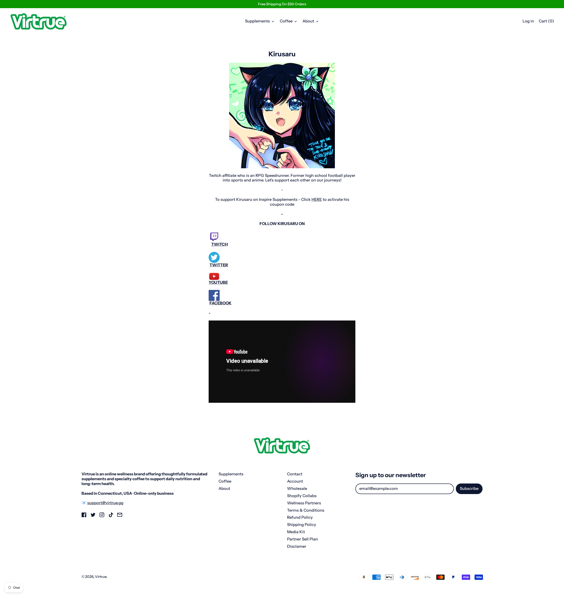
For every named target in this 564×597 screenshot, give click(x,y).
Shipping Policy (301, 524)
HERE (317, 199)
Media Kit (296, 531)
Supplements (231, 474)
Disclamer (296, 546)
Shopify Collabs (302, 495)
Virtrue (100, 576)
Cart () (546, 22)
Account (295, 481)
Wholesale (297, 488)
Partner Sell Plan (302, 539)
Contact (294, 474)
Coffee (225, 481)
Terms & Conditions (305, 510)
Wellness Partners (304, 503)
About (224, 488)
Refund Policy (300, 517)
